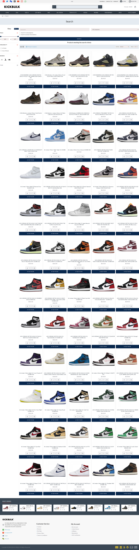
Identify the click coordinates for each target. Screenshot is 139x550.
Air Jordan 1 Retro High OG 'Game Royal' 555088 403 (55, 410)
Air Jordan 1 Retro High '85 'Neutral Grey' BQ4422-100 (30, 187)
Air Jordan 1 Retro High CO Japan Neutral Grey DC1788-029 (79, 224)
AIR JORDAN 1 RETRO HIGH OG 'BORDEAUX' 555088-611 (79, 337)
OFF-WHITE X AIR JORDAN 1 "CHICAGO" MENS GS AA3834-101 (13, 506)
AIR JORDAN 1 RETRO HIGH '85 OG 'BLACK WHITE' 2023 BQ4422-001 (55, 187)
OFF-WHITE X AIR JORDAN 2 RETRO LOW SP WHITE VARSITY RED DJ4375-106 (64, 506)
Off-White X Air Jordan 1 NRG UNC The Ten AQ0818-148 (115, 506)
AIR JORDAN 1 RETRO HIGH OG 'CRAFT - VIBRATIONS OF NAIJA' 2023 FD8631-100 (55, 373)
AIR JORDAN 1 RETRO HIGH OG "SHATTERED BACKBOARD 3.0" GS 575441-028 (79, 262)
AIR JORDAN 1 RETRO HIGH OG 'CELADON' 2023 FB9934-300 (103, 337)
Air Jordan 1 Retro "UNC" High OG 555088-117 (55, 150)
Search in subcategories (27, 32)
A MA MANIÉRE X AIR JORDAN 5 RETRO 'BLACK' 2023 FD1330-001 (103, 75)
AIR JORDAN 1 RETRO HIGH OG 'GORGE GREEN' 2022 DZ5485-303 (103, 410)
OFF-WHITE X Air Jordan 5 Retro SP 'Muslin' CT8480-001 (132, 506)
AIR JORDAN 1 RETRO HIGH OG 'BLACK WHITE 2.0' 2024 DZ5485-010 (30, 337)
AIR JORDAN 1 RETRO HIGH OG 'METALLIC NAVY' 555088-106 (55, 484)
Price (1, 33)
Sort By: (117, 46)
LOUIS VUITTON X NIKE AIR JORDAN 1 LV (98, 506)
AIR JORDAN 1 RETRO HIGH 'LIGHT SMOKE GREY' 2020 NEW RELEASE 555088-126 (30, 224)
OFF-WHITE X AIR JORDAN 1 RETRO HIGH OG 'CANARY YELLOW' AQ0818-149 (47, 506)
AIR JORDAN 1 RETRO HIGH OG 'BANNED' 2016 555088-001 (31, 299)
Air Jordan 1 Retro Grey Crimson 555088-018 (79, 150)
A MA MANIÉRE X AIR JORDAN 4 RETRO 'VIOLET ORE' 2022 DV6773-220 (79, 75)
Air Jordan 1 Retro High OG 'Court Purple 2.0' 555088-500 (30, 373)
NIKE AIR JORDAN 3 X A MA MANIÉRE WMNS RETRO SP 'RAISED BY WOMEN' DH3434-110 (30, 506)
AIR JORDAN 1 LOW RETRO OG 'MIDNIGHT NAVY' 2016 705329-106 (30, 150)
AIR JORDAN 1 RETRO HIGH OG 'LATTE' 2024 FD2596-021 (79, 447)
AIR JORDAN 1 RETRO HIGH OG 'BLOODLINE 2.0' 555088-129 (54, 337)
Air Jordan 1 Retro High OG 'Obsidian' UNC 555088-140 (103, 484)
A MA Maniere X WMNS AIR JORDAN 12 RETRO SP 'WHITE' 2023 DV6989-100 (79, 113)
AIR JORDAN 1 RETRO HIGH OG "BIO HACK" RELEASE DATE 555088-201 (31, 261)
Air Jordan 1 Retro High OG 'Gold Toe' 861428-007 (79, 410)
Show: (132, 46)
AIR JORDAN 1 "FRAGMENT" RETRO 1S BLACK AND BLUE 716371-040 (103, 113)
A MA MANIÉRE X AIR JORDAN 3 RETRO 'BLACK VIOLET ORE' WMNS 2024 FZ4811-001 (31, 76)
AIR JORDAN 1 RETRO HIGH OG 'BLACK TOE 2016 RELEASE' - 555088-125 (103, 299)
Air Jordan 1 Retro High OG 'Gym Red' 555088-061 (30, 447)
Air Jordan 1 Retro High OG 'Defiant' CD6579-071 (103, 373)
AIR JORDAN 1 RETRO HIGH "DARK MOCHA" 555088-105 (103, 150)
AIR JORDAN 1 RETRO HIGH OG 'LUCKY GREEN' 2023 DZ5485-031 (103, 447)
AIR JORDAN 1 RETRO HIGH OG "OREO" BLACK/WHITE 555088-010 (55, 261)
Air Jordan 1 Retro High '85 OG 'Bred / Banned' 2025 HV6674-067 (79, 187)
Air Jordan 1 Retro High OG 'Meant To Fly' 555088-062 (30, 484)
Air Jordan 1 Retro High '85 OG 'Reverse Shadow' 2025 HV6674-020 (103, 187)
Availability (3, 44)
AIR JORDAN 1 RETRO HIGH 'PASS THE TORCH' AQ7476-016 (55, 224)
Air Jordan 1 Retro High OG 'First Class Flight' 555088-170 (30, 410)
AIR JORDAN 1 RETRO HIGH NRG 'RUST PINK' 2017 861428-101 (103, 224)
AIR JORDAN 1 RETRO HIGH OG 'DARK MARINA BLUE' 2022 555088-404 (79, 373)
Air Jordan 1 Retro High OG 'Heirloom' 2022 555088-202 (55, 447)
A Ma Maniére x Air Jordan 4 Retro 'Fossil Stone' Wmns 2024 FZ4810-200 (55, 75)
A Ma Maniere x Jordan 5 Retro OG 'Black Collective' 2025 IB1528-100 (55, 113)
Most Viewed (6, 501)
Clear (17, 28)
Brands (2, 55)
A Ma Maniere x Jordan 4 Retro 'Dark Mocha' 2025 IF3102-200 (31, 113)
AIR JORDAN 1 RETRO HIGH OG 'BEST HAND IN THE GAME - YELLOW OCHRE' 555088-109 (55, 300)
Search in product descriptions (28, 34)
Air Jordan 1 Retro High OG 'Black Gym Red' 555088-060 (79, 299)
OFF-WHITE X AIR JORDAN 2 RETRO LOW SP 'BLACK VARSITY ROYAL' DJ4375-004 (81, 506)
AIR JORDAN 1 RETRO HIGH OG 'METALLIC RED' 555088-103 (79, 484)
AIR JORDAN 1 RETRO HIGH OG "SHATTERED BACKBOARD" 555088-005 (103, 261)
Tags (1, 65)
